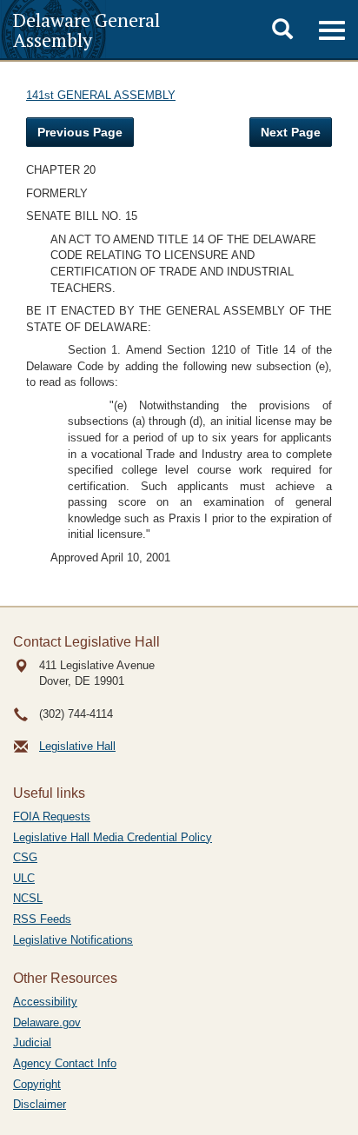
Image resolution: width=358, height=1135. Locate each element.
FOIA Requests (51, 816)
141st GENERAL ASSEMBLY (101, 95)
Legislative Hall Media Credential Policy (112, 837)
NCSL (28, 898)
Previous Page (80, 132)
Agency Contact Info (64, 1063)
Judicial (32, 1042)
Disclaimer (39, 1104)
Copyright (37, 1084)
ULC (24, 878)
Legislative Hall (77, 746)
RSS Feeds (42, 919)
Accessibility (45, 1001)
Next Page (291, 132)
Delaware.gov (47, 1022)
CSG (25, 857)
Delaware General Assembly (86, 29)
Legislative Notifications (73, 939)
